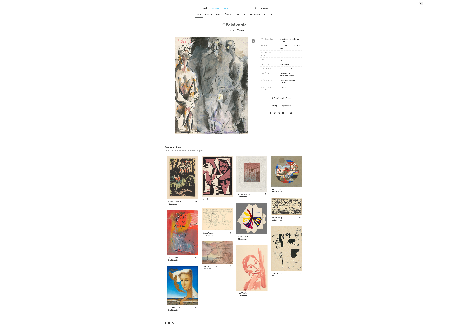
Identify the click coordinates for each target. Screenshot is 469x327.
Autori (218, 14)
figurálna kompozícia (288, 60)
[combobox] (234, 8)
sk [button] (421, 4)
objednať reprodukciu (282, 106)
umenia (264, 8)
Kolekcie (208, 14)
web (205, 8)
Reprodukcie (254, 14)
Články (228, 14)
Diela (199, 14)
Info (265, 14)
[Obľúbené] (271, 14)
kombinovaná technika (289, 69)
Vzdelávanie (239, 14)
